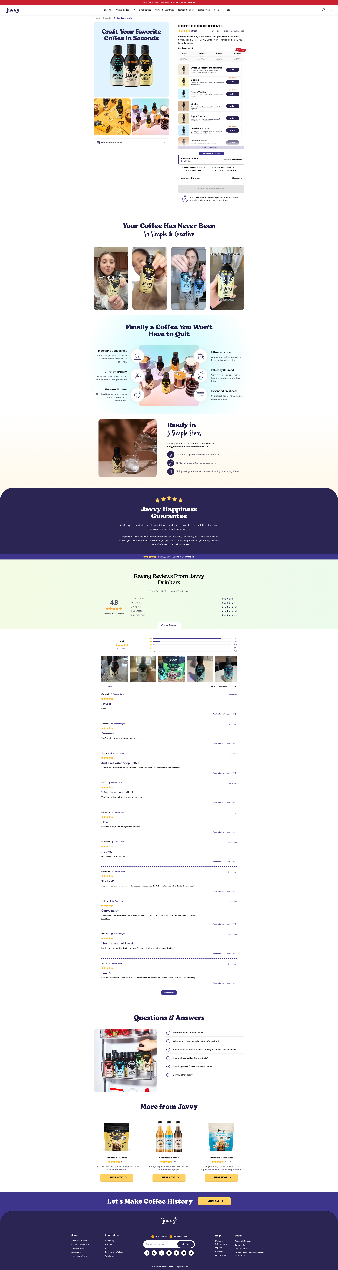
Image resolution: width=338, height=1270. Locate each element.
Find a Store (220, 1255)
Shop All (107, 10)
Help (228, 10)
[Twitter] (176, 1253)
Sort (213, 686)
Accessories (76, 1252)
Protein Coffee (122, 10)
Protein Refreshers (142, 10)
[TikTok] (161, 1253)
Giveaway (109, 1240)
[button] (187, 31)
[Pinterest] (169, 1253)
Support (218, 1248)
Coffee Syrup (204, 10)
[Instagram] (146, 1253)
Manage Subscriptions (221, 1242)
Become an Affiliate (114, 1252)
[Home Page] (12, 10)
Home (97, 18)
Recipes (217, 10)
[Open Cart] (330, 10)
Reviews (219, 1251)
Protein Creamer (186, 10)
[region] (169, 669)
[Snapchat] (191, 1253)
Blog (107, 1248)
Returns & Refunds (243, 1241)
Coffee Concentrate (164, 10)
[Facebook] (154, 1253)
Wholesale (109, 1256)
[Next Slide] (234, 669)
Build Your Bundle (79, 1240)
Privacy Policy (241, 1249)
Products (107, 18)
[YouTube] (183, 1253)
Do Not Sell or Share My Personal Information (249, 1254)
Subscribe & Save (79, 1256)
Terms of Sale (241, 1245)
